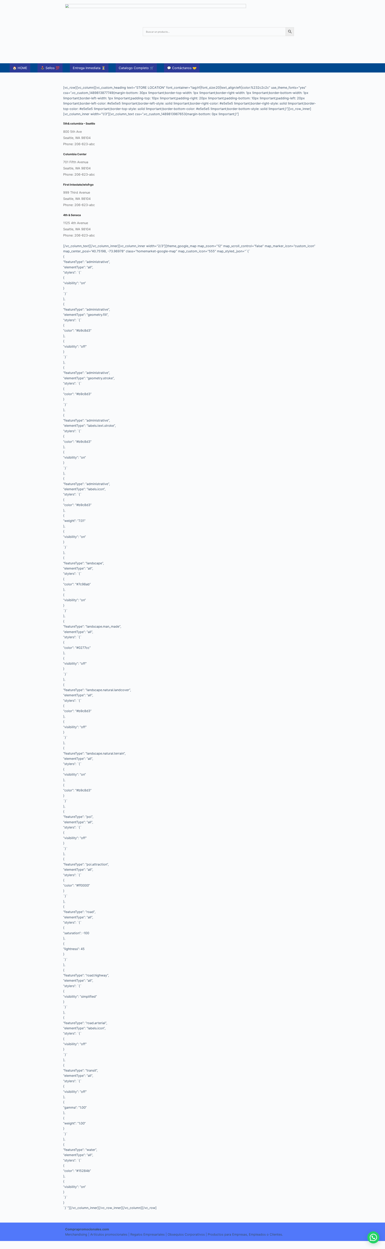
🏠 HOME (20, 68)
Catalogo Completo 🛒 (136, 68)
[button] (373, 1237)
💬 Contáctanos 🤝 (182, 68)
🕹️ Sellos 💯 (50, 68)
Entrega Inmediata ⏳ (89, 68)
